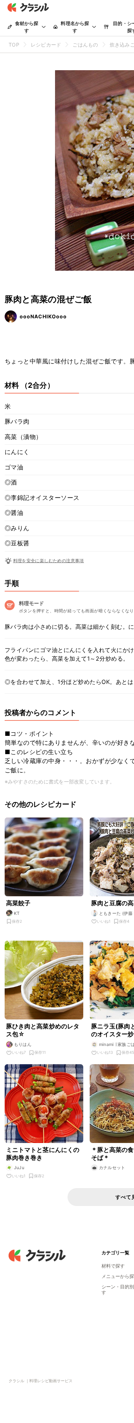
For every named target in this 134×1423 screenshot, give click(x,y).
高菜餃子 (18, 903)
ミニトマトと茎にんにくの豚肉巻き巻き (43, 1153)
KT (17, 913)
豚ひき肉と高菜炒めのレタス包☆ (43, 1030)
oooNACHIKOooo (43, 316)
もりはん (23, 1044)
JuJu (19, 1167)
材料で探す (113, 1266)
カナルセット (112, 1167)
